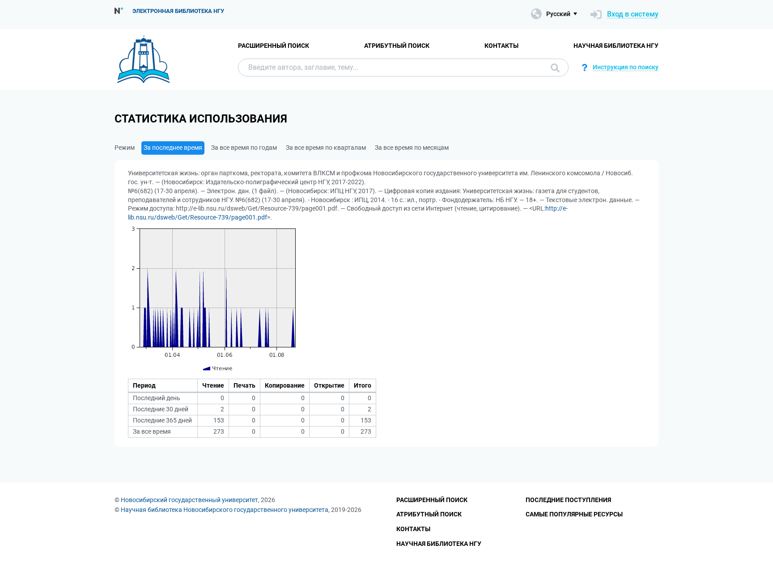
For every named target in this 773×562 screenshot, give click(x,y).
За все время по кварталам (326, 147)
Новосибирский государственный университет (189, 499)
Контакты (501, 45)
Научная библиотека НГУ (615, 45)
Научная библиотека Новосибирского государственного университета (224, 509)
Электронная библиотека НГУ (178, 11)
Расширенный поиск (273, 45)
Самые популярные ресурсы (574, 514)
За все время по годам (244, 147)
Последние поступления (568, 499)
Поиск (553, 67)
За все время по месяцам (412, 147)
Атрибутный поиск (396, 45)
